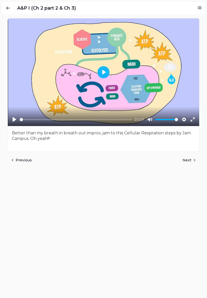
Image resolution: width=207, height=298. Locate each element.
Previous (24, 160)
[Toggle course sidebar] (199, 8)
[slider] (76, 119)
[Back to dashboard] (8, 8)
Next (187, 160)
